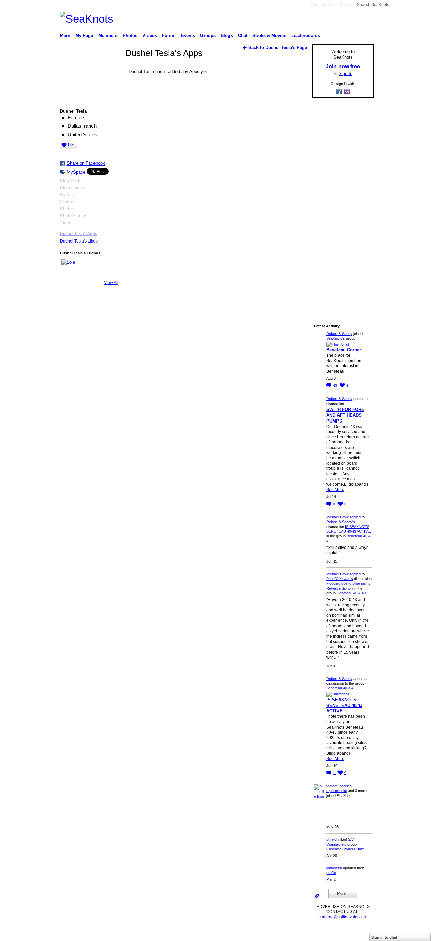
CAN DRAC (107, 933)
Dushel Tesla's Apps (78, 233)
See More (335, 489)
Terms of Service (359, 933)
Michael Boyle (337, 517)
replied (355, 517)
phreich (346, 786)
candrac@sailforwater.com (343, 917)
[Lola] (69, 267)
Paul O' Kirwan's (339, 579)
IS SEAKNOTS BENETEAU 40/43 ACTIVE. (344, 705)
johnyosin (334, 868)
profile (331, 873)
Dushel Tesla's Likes (79, 241)
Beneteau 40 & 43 (351, 593)
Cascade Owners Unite (345, 849)
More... (343, 893)
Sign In (346, 4)
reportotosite (336, 791)
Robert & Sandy (339, 334)
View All (111, 282)
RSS (317, 896)
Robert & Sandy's (340, 522)
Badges (297, 933)
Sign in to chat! (385, 937)
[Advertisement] (341, 205)
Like (72, 144)
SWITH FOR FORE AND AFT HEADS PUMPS (345, 415)
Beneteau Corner (343, 349)
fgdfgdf (332, 786)
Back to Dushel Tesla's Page (277, 47)
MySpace (76, 172)
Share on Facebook (86, 163)
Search (425, 4)
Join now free (323, 4)
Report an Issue (324, 933)
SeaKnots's (335, 338)
